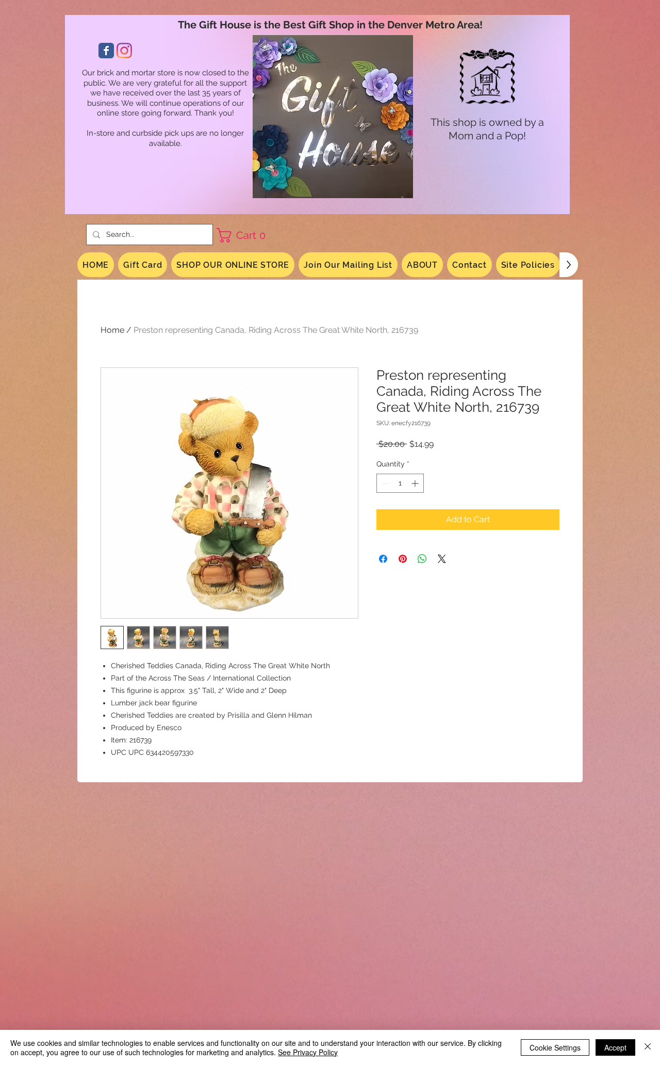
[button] (245, 235)
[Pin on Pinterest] (403, 559)
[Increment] (415, 483)
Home (112, 330)
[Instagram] (124, 50)
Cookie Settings (555, 1047)
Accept (615, 1047)
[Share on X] (442, 559)
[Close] (647, 1047)
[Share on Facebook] (383, 559)
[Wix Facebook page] (106, 50)
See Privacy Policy (308, 1052)
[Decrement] (384, 483)
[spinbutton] (400, 483)
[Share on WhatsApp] (422, 559)
